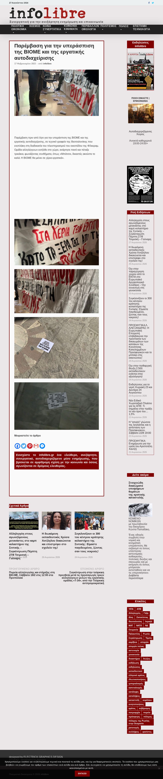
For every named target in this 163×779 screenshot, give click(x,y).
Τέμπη (148, 638)
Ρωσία (146, 634)
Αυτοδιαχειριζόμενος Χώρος (140, 133)
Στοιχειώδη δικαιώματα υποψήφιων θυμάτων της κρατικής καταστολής (137, 490)
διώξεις (146, 659)
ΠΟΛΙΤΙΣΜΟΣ (108, 26)
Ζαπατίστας (142, 617)
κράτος (132, 708)
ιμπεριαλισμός (136, 683)
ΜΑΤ (131, 625)
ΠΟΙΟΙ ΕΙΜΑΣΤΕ (139, 98)
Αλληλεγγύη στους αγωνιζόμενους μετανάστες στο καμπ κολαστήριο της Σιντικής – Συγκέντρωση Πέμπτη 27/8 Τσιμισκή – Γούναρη (140, 230)
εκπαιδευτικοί (135, 671)
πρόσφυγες (134, 716)
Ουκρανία (133, 630)
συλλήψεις (134, 732)
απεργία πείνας (136, 646)
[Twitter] (153, 2)
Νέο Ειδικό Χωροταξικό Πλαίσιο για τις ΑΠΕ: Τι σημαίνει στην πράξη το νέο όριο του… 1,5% (140, 407)
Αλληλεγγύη (134, 613)
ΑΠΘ (139, 609)
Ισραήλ (148, 621)
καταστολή (134, 700)
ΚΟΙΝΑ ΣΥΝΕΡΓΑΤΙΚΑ (52, 28)
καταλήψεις (134, 696)
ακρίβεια (133, 642)
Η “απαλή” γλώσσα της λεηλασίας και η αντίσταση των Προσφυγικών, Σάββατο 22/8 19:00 (140, 427)
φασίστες (147, 732)
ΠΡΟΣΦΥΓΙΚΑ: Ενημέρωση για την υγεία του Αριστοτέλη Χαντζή (140, 445)
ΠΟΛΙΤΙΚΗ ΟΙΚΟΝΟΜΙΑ (18, 28)
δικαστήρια (134, 659)
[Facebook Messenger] (42, 443)
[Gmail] (36, 443)
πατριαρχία (134, 712)
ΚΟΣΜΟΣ (34, 26)
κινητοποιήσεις (136, 704)
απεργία (144, 642)
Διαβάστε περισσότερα (136, 576)
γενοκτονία (134, 654)
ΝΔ (146, 625)
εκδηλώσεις (134, 667)
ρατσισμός (134, 727)
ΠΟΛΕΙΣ (124, 26)
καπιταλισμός (135, 687)
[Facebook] (149, 2)
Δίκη (131, 617)
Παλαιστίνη (134, 634)
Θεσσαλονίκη (135, 621)
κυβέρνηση (144, 708)
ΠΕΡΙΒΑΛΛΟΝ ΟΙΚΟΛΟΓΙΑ (90, 28)
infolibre (47, 63)
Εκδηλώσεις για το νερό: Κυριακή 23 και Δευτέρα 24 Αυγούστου (140, 388)
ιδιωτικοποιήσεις (137, 679)
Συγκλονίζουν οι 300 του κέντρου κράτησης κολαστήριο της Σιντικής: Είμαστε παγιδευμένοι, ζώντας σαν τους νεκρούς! (140, 308)
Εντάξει (82, 773)
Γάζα (146, 613)
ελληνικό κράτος (137, 675)
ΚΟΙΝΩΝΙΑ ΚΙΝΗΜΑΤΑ (71, 27)
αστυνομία (134, 650)
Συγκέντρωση (135, 638)
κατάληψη (133, 692)
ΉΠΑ (131, 609)
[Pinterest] (30, 443)
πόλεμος (147, 716)
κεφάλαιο (147, 700)
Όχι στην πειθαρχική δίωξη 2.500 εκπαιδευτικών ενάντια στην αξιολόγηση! (140, 371)
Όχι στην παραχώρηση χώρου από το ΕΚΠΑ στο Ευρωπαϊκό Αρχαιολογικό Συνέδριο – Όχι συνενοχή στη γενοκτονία (137, 279)
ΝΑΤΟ (139, 625)
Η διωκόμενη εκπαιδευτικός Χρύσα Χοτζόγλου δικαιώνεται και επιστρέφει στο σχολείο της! (56, 540)
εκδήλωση (134, 663)
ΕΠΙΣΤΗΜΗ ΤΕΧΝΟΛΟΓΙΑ (141, 28)
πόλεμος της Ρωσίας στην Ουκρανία (139, 722)
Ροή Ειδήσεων (140, 212)
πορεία (146, 712)
